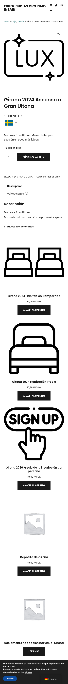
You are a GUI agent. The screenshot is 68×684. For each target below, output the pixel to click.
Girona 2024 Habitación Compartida (34, 296)
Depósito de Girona (34, 557)
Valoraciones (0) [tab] (17, 193)
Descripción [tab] (14, 186)
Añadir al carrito (34, 156)
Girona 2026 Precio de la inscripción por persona (34, 469)
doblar (21, 21)
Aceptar (10, 678)
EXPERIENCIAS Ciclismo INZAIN (25, 8)
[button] (58, 33)
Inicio (6, 21)
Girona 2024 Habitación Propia (34, 382)
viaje (13, 21)
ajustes (28, 672)
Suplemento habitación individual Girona (34, 643)
